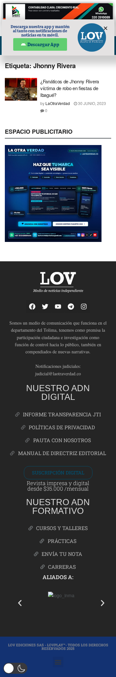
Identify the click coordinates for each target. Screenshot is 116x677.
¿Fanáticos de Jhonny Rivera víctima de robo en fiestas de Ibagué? (69, 88)
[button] (20, 603)
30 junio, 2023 (91, 103)
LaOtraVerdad (57, 103)
